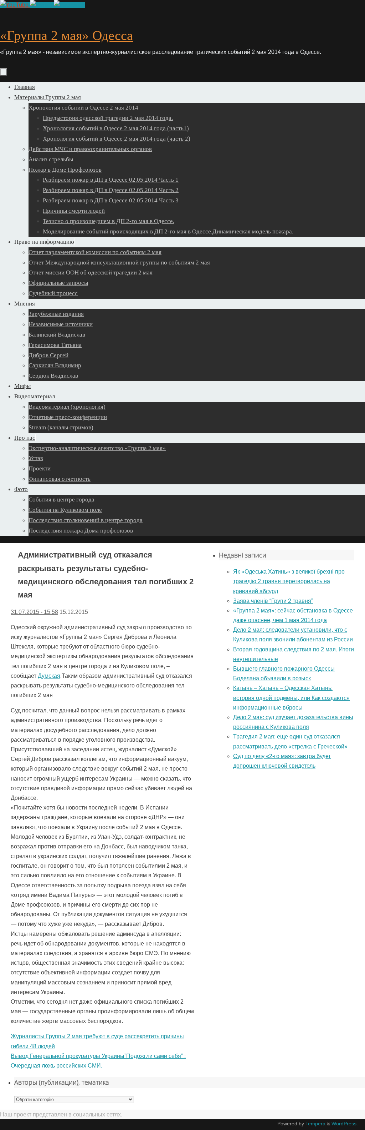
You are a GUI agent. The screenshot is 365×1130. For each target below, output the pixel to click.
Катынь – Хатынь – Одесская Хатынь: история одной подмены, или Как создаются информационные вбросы (291, 697)
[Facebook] (69, 5)
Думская (49, 676)
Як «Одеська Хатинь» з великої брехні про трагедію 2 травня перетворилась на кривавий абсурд (289, 581)
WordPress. (344, 1123)
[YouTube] (15, 5)
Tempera (315, 1123)
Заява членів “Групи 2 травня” (273, 601)
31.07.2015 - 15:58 (34, 612)
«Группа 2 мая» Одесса (66, 35)
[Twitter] (42, 5)
